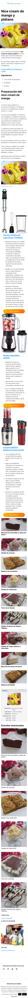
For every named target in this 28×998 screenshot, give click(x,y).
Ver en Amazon (14, 311)
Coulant (3, 69)
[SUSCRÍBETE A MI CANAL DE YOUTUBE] (12, 969)
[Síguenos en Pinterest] (8, 969)
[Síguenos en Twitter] (4, 969)
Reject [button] (24, 994)
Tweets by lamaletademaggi (8, 950)
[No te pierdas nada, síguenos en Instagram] (16, 969)
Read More (14, 996)
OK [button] (19, 994)
